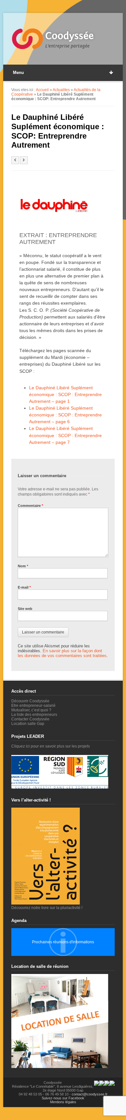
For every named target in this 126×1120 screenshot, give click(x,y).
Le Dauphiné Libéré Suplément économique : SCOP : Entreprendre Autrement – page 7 (65, 435)
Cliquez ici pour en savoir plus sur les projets (50, 746)
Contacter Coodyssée (30, 719)
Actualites (61, 90)
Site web (25, 609)
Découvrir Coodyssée (30, 701)
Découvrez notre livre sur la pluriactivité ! (46, 907)
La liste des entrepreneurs (34, 714)
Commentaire (30, 506)
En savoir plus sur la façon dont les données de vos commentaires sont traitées (62, 653)
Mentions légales (63, 1102)
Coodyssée (69, 36)
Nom (23, 566)
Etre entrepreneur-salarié (33, 705)
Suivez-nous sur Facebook (63, 1098)
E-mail (24, 587)
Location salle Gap (27, 723)
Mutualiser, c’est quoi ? (31, 710)
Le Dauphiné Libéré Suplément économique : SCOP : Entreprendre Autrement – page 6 (65, 414)
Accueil (42, 90)
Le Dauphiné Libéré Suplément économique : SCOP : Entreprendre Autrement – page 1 (65, 394)
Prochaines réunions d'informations (63, 942)
